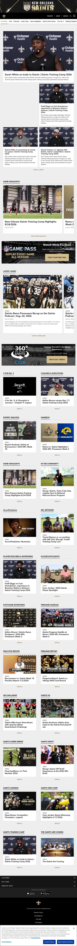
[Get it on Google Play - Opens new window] (45, 894)
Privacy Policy (38, 912)
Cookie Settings (6, 942)
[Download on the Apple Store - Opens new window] (31, 893)
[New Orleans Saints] (38, 902)
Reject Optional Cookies (65, 942)
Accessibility (38, 916)
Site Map (38, 919)
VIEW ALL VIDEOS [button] (38, 169)
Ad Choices (38, 922)
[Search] (70, 16)
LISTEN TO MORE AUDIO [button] (38, 335)
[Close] (74, 928)
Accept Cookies (49, 942)
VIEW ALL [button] (19, 408)
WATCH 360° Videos (57, 359)
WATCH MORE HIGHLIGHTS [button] (38, 236)
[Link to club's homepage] (4, 15)
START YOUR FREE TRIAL (57, 257)
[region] (38, 935)
